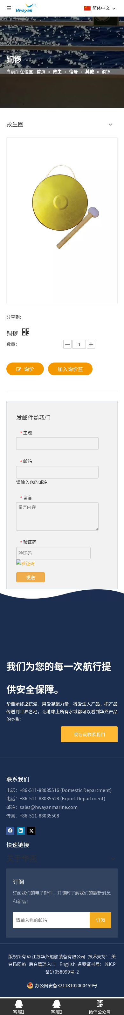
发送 (30, 577)
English (67, 964)
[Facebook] (10, 830)
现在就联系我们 (89, 734)
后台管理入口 (42, 964)
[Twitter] (31, 830)
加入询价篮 (70, 369)
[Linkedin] (21, 830)
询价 (29, 369)
